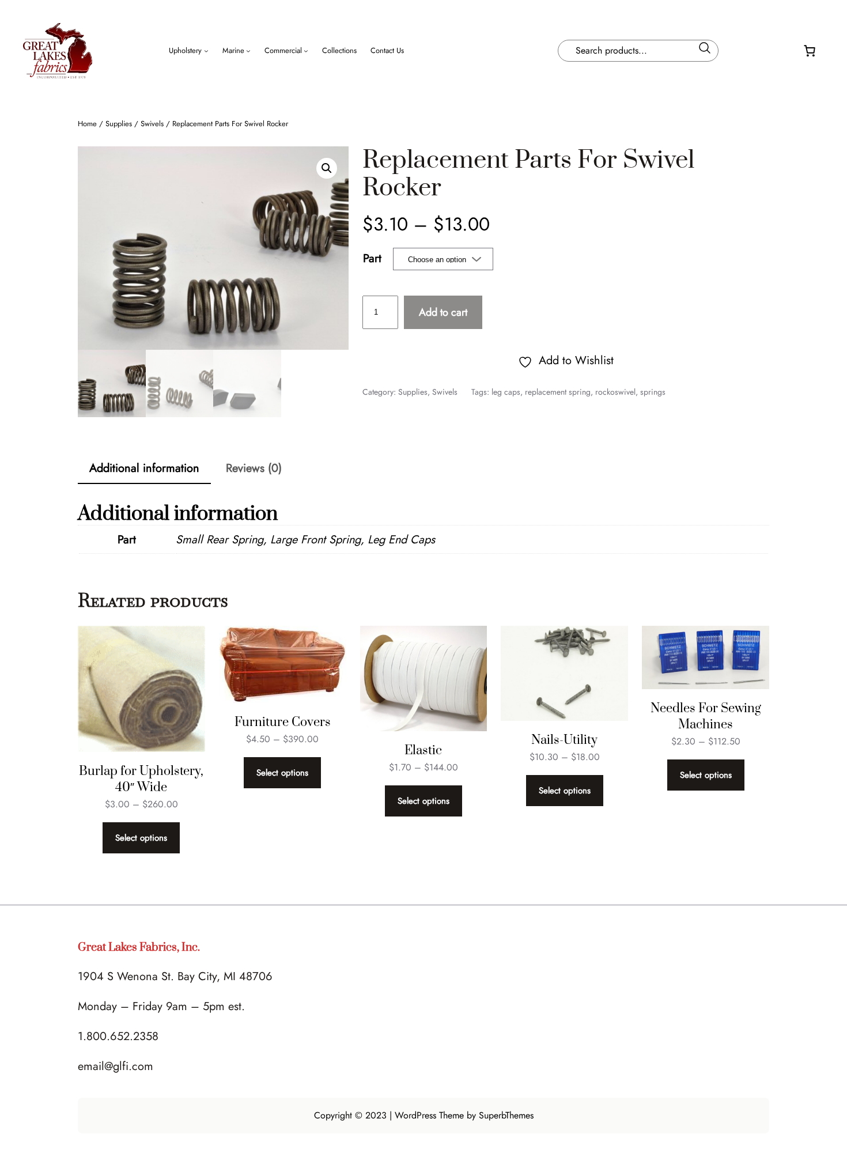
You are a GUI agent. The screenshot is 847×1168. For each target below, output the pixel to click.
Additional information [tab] (144, 468)
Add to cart (443, 312)
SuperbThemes (506, 1115)
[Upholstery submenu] (206, 50)
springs (653, 392)
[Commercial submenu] (306, 50)
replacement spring (558, 392)
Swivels (152, 123)
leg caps (505, 392)
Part (372, 258)
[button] (326, 168)
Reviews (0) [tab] (254, 468)
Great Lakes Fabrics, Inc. (139, 947)
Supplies (118, 123)
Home (87, 123)
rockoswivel (615, 392)
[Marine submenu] (248, 50)
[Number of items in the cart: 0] (809, 50)
